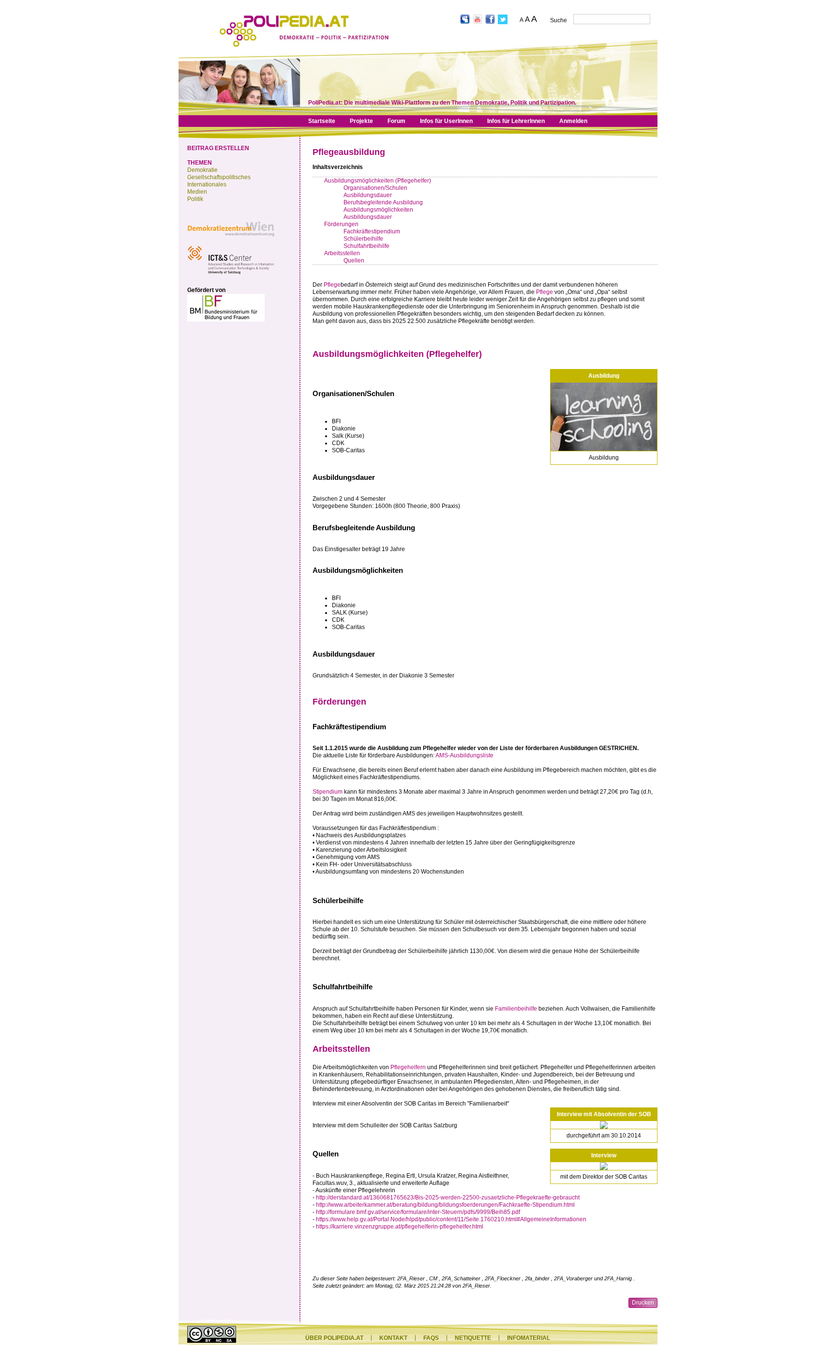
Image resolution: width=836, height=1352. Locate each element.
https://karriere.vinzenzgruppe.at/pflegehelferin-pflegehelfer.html (399, 1226)
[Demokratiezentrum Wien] (230, 238)
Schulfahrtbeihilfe (366, 246)
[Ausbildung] (604, 417)
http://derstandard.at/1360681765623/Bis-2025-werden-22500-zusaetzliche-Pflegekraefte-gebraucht (448, 1197)
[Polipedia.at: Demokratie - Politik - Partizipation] (304, 45)
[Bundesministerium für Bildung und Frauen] (226, 319)
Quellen (353, 260)
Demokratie (202, 170)
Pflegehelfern (408, 1067)
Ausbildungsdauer (367, 195)
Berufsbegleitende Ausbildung (383, 202)
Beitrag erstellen (218, 148)
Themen (199, 162)
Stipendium (328, 791)
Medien (197, 191)
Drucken (643, 1302)
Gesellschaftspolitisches (219, 177)
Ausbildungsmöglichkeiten (378, 209)
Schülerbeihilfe (363, 238)
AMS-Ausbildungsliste (464, 755)
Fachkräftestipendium (371, 231)
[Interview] (604, 1166)
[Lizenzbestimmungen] (211, 1340)
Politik (195, 199)
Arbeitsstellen (342, 253)
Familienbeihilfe (516, 1008)
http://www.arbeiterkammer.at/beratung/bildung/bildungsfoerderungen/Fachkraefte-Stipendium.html (445, 1204)
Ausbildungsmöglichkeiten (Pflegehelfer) (377, 180)
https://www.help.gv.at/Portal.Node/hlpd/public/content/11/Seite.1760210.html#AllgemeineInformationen (451, 1219)
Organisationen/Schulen (375, 187)
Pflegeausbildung (349, 152)
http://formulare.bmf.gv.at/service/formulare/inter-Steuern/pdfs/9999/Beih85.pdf (418, 1212)
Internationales (206, 184)
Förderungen (341, 224)
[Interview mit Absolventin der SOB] (604, 1125)
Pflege (332, 284)
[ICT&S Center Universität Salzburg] (230, 275)
